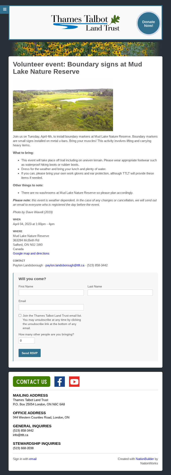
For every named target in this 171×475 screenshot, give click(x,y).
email (32, 459)
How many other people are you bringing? (46, 334)
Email (22, 301)
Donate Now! (148, 24)
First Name (26, 286)
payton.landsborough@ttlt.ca (64, 265)
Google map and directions (31, 253)
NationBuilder (145, 459)
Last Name (95, 286)
